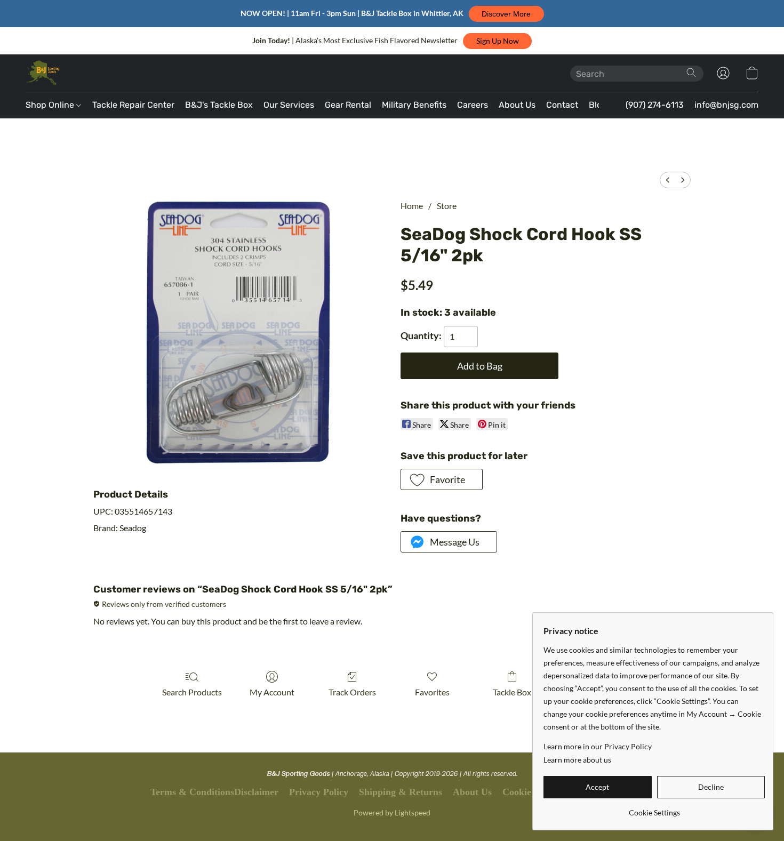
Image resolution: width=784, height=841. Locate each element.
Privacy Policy (318, 792)
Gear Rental (348, 105)
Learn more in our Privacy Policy (597, 746)
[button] (506, 14)
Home (412, 206)
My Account (272, 692)
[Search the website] (691, 72)
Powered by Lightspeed (392, 812)
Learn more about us (577, 759)
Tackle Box (512, 692)
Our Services (288, 105)
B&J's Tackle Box (219, 105)
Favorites (432, 692)
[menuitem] (667, 180)
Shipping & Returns (400, 792)
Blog (598, 105)
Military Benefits (414, 105)
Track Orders (352, 692)
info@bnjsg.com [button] (726, 105)
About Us (517, 105)
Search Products (192, 692)
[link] (654, 808)
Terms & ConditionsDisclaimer (214, 792)
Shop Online (51, 105)
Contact (562, 105)
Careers (472, 105)
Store (447, 206)
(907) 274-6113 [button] (655, 105)
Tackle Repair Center (133, 105)
